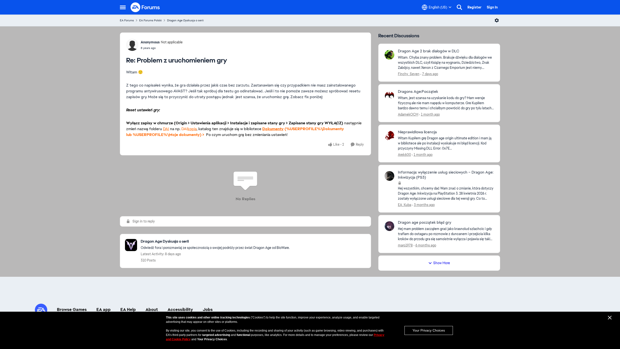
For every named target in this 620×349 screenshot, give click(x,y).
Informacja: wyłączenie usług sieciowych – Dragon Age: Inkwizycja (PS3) (445, 175)
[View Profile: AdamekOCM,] (389, 95)
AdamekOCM (408, 114)
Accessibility (180, 309)
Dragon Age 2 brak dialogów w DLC (428, 51)
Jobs (208, 309)
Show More (441, 263)
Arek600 (404, 154)
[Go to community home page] (145, 7)
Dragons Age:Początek (418, 91)
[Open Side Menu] (122, 7)
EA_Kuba (404, 205)
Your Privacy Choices (428, 330)
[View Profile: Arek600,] (389, 136)
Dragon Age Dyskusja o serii (185, 20)
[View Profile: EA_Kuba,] (389, 176)
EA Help (128, 309)
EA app (103, 309)
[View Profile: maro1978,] (389, 226)
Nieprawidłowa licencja (417, 132)
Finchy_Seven (408, 74)
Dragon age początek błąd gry (424, 222)
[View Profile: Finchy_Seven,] (389, 55)
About (152, 309)
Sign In (492, 7)
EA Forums (127, 20)
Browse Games (72, 309)
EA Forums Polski (150, 20)
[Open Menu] (496, 20)
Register (474, 7)
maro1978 (405, 245)
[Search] (459, 7)
